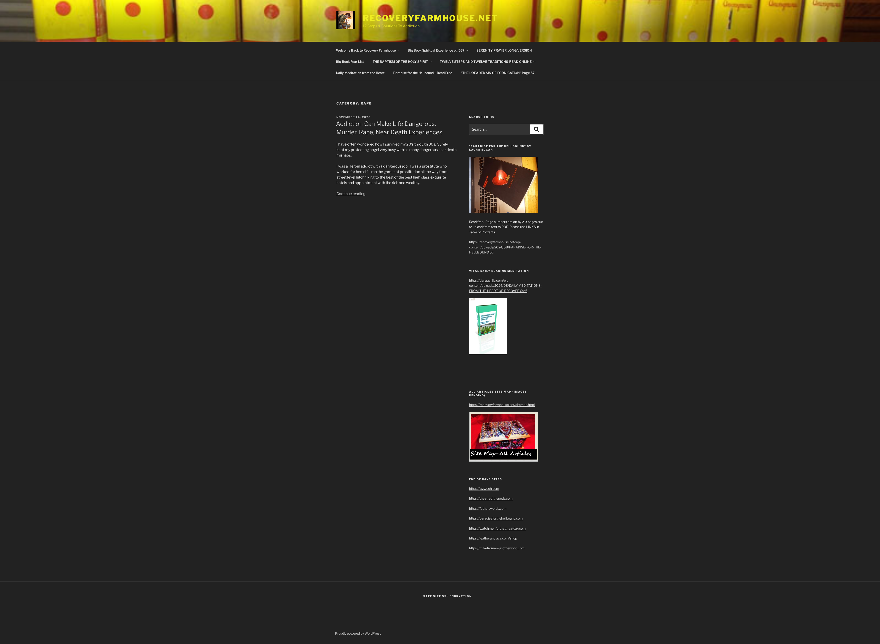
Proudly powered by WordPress (358, 633)
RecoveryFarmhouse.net (430, 18)
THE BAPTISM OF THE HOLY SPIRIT (400, 61)
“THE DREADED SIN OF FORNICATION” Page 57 (498, 73)
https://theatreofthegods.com (491, 498)
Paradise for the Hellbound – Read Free (422, 73)
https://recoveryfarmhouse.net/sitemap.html (502, 405)
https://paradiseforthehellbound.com (496, 518)
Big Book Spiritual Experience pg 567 (436, 50)
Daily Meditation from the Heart (360, 73)
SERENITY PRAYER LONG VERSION (504, 50)
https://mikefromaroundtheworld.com (497, 548)
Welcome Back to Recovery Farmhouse (366, 50)
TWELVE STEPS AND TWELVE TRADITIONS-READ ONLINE (486, 61)
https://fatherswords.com (487, 508)
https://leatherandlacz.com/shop (493, 538)
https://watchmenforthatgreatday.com (497, 528)
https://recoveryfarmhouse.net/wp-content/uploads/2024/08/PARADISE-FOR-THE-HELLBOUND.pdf (505, 247)
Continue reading (351, 194)
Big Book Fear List (350, 61)
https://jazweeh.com (484, 488)
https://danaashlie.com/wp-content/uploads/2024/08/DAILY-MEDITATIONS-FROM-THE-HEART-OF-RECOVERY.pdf (505, 285)
